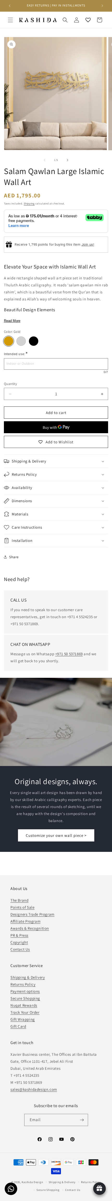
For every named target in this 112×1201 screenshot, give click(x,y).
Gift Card (18, 1026)
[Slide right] (67, 160)
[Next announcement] (102, 5)
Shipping (29, 203)
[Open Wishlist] (88, 20)
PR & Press (19, 935)
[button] (10, 20)
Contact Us (20, 949)
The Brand (19, 900)
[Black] (33, 341)
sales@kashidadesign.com (33, 1089)
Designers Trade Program (32, 914)
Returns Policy (22, 984)
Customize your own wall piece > (56, 835)
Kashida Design (32, 1182)
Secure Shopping (25, 998)
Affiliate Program (25, 921)
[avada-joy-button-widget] (99, 1188)
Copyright (19, 942)
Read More (12, 321)
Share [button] (14, 557)
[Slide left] (44, 160)
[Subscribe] (82, 1120)
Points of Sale (22, 907)
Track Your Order (25, 1012)
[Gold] (8, 341)
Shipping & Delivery (27, 977)
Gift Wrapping (22, 1019)
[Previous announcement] (9, 5)
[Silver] (21, 341)
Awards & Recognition (29, 928)
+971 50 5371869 (69, 653)
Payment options (25, 991)
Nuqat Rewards (23, 1005)
